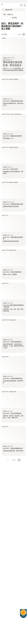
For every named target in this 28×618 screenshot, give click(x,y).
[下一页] (23, 34)
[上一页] (14, 34)
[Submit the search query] (3, 10)
